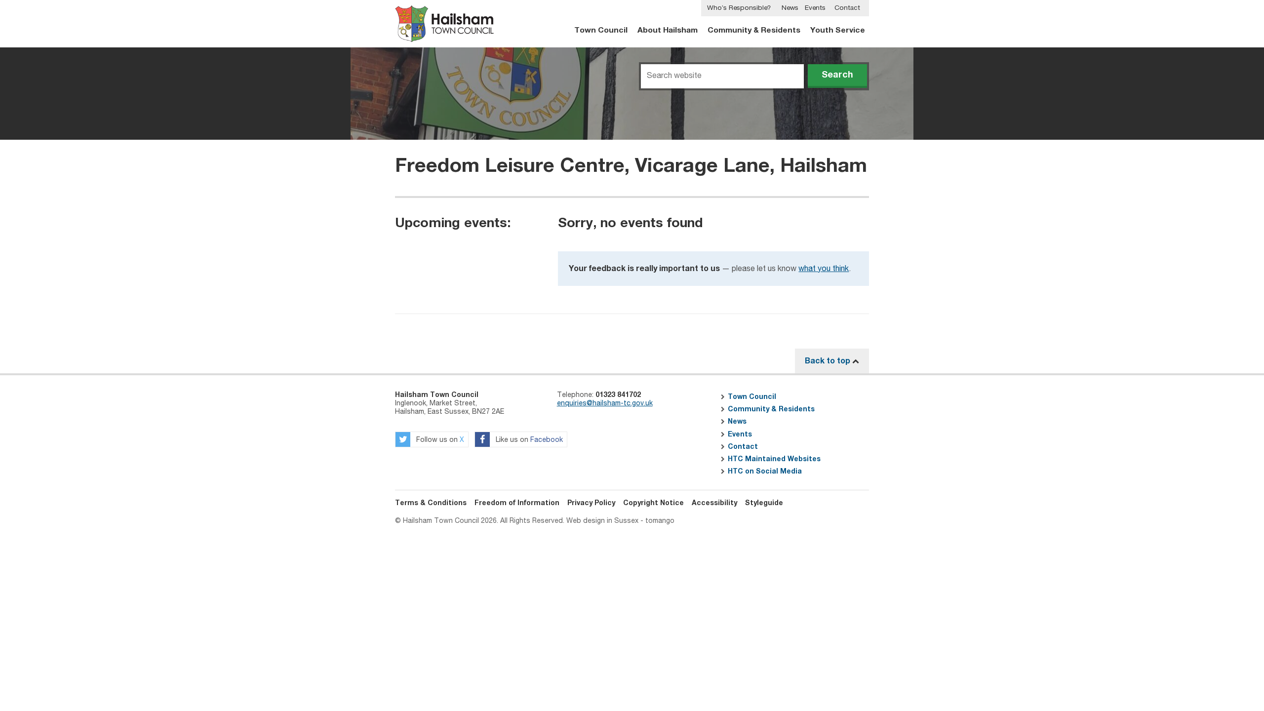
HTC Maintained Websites (774, 459)
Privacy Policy (591, 503)
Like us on (528, 440)
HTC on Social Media (765, 471)
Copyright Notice (653, 503)
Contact (847, 7)
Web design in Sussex (602, 520)
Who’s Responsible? (739, 7)
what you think (823, 269)
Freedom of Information (516, 503)
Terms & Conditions (431, 503)
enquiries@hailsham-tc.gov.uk (605, 403)
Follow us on (439, 440)
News (790, 7)
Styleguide (764, 503)
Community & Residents (754, 30)
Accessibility (714, 503)
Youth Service (837, 30)
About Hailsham (667, 30)
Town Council (601, 30)
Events (815, 7)
